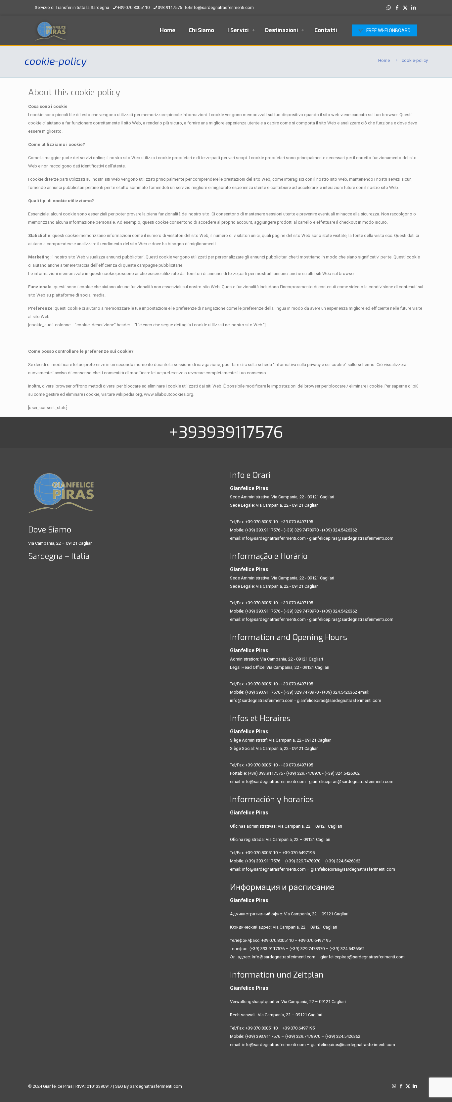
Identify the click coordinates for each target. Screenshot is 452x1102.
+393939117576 (226, 432)
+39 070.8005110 (133, 7)
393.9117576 (170, 7)
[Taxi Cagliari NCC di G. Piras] (50, 30)
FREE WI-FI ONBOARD (388, 30)
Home (384, 60)
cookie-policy (415, 60)
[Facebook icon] (396, 8)
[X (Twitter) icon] (405, 8)
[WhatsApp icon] (388, 8)
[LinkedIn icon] (413, 8)
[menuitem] (253, 30)
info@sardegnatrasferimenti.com (222, 7)
